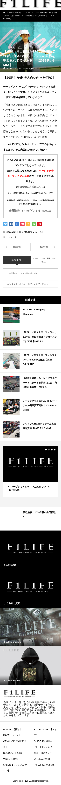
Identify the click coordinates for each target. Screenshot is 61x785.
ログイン (32, 284)
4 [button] (54, 449)
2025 (9, 232)
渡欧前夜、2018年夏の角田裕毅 (39, 512)
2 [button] (49, 449)
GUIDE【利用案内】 (44, 741)
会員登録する (16, 210)
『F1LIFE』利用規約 (44, 764)
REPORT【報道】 (12, 729)
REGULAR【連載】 (13, 753)
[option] (30, 471)
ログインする (39, 210)
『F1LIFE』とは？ (43, 747)
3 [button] (52, 449)
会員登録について (43, 753)
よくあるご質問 (42, 759)
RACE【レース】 (36, 232)
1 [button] (46, 449)
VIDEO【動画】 (11, 759)
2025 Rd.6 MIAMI (26, 68)
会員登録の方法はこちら (30, 186)
